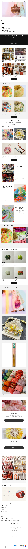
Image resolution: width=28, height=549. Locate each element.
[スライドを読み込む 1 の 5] (10, 17)
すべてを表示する (14, 79)
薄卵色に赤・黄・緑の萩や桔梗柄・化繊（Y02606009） (19, 113)
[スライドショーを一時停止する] (19, 17)
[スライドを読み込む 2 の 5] (12, 17)
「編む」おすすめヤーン (5, 314)
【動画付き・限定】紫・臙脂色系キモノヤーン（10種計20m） (19, 60)
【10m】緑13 (3, 264)
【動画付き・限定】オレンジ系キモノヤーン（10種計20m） (7, 75)
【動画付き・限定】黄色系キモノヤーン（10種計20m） (6, 60)
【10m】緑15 (3, 279)
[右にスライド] (15, 246)
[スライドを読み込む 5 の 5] (15, 17)
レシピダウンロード (14, 420)
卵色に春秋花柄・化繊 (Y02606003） (5, 113)
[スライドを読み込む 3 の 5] (13, 17)
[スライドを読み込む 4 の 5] (14, 17)
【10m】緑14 (15, 264)
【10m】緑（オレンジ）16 (16, 279)
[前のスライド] (9, 17)
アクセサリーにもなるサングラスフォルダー (18, 156)
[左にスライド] (12, 246)
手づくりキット (4, 341)
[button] (2, 1)
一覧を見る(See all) (24, 20)
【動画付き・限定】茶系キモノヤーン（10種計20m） (18, 75)
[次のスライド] (17, 17)
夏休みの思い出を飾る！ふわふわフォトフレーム (6, 156)
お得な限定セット (4, 394)
